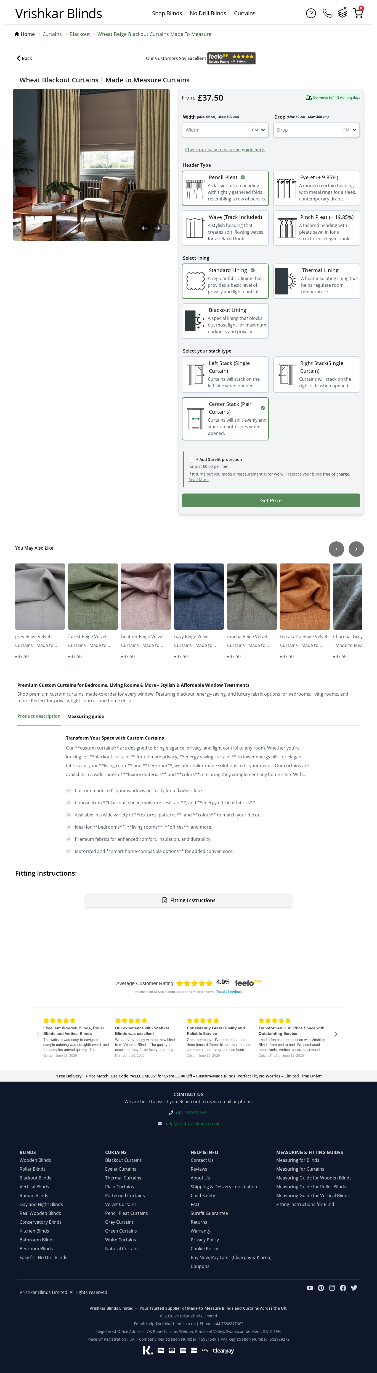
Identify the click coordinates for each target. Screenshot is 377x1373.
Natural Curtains (122, 1249)
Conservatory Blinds (41, 1222)
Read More (199, 479)
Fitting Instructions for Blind (305, 1204)
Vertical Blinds (34, 1187)
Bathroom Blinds (37, 1240)
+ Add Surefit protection (219, 459)
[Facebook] (343, 1292)
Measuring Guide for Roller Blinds (311, 1187)
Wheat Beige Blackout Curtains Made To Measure (154, 34)
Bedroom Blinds (36, 1249)
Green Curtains (121, 1231)
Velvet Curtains (121, 1204)
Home (28, 34)
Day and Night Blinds (41, 1204)
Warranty (200, 1231)
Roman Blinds (34, 1195)
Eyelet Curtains (120, 1169)
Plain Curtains (119, 1187)
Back (27, 58)
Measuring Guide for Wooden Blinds (314, 1178)
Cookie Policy (204, 1249)
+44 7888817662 (192, 1113)
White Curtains (120, 1240)
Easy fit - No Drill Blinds (43, 1257)
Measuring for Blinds (297, 1160)
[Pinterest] (321, 1292)
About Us (200, 1178)
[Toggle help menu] (311, 13)
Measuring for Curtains (300, 1169)
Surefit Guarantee (209, 1213)
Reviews (199, 1169)
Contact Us (202, 1160)
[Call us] (327, 13)
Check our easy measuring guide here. (225, 150)
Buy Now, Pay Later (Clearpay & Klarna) (231, 1257)
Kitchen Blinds (34, 1231)
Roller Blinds (33, 1169)
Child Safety (203, 1195)
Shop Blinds (167, 13)
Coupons (200, 1266)
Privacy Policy (205, 1240)
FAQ (195, 1204)
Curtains (245, 13)
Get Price (271, 500)
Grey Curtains (119, 1222)
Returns (199, 1222)
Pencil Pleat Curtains (126, 1213)
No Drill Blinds (208, 13)
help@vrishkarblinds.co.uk (191, 1124)
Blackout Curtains (123, 1160)
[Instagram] (332, 1292)
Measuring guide (85, 716)
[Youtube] (310, 1292)
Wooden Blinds (35, 1160)
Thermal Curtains (123, 1178)
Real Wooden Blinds (40, 1213)
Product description (39, 716)
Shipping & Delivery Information (224, 1187)
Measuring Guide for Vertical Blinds (313, 1195)
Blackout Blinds (35, 1178)
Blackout (80, 34)
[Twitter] (354, 1292)
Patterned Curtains (125, 1195)
